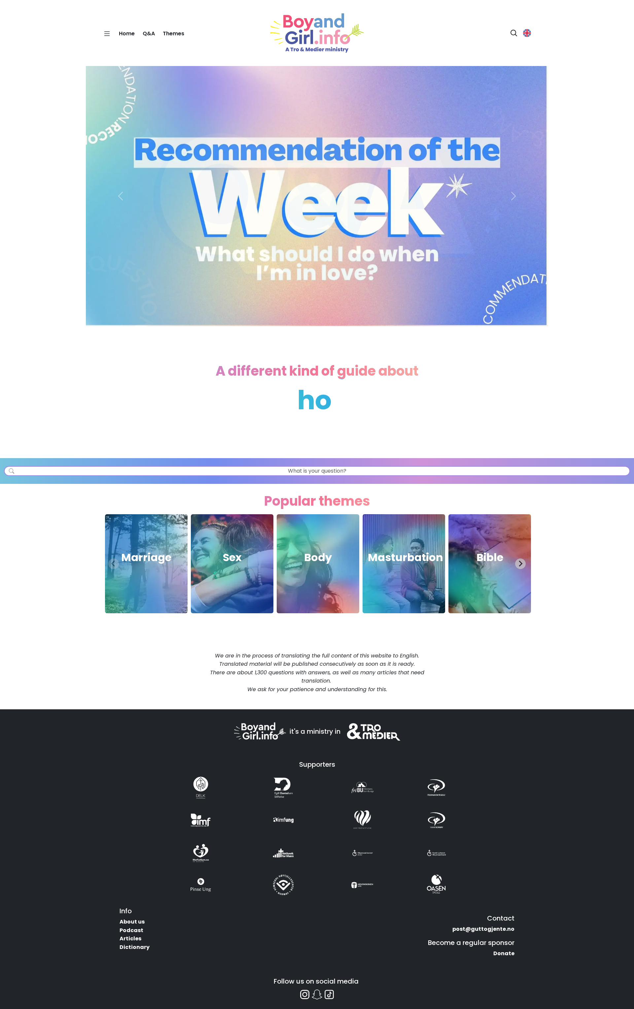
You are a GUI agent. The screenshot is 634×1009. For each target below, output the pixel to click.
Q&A (149, 33)
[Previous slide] (113, 563)
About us (132, 921)
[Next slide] (520, 563)
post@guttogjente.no (483, 929)
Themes (173, 33)
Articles (130, 938)
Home (127, 33)
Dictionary (135, 947)
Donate (503, 953)
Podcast (131, 930)
